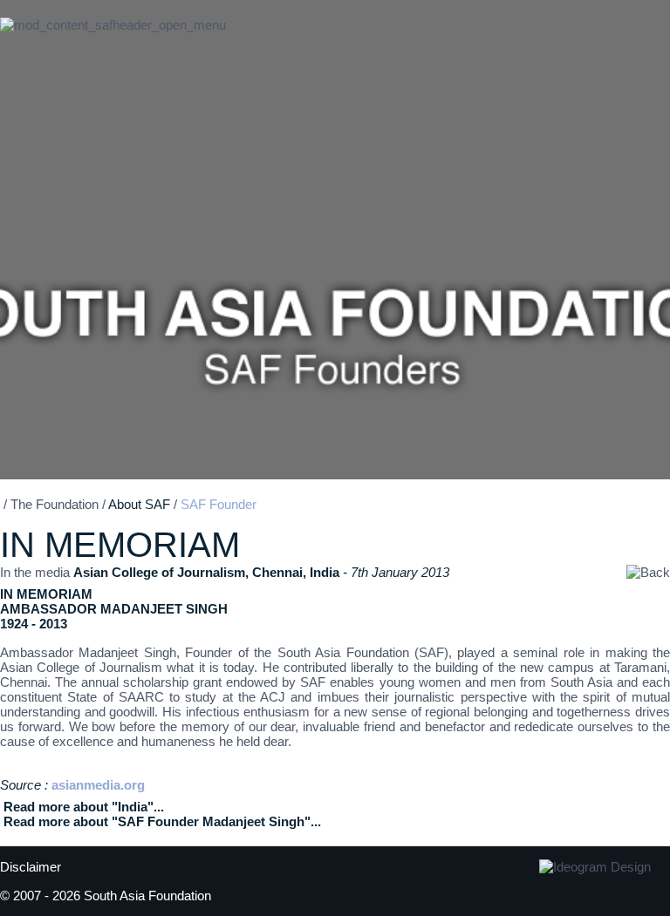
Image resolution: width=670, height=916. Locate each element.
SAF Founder (218, 504)
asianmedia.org (98, 784)
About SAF (139, 504)
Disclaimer (30, 866)
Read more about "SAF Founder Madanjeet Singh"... (162, 821)
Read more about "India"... (83, 806)
